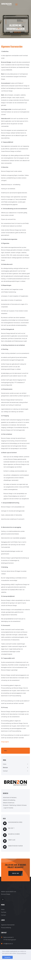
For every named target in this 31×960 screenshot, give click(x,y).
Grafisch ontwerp (21, 805)
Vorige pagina (5, 742)
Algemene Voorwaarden (8, 925)
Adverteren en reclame (9, 797)
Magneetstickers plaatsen (15, 846)
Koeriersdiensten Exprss (15, 822)
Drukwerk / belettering (9, 805)
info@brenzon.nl (8, 943)
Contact (5, 771)
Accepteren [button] (7, 957)
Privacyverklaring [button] (21, 953)
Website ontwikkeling (9, 800)
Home (11, 32)
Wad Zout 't (11, 828)
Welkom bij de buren (14, 834)
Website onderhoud (8, 802)
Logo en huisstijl (8, 808)
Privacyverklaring (6, 927)
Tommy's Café (11, 840)
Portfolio (3, 912)
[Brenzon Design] (7, 4)
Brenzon (5, 767)
